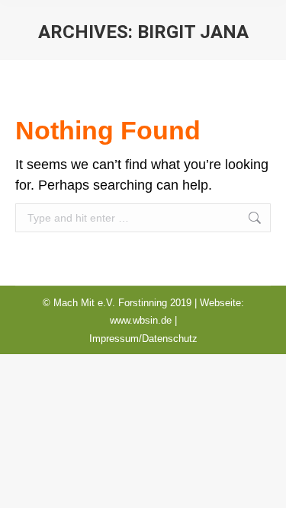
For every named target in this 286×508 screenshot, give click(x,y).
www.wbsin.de (141, 320)
